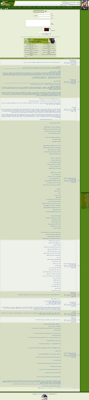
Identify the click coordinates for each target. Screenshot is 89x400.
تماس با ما (87, 208)
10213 (45, 387)
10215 (50, 387)
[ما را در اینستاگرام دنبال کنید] (7, 9)
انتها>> (38, 387)
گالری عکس (39, 6)
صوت (88, 197)
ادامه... (25, 56)
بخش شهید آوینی (69, 6)
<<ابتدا (78, 387)
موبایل (59, 6)
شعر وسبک (87, 201)
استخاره (19, 6)
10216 (53, 387)
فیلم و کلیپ (29, 6)
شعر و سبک (54, 6)
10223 (72, 387)
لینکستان (24, 6)
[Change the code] (50, 29)
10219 (61, 387)
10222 (69, 387)
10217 (56, 387)
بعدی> (42, 387)
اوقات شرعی (49, 6)
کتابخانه (44, 6)
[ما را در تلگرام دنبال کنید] (5, 9)
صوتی (34, 6)
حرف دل (63, 6)
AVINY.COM (45, 393)
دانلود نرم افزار (14, 6)
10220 (64, 387)
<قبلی (75, 387)
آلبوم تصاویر (87, 198)
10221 (67, 387)
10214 (48, 387)
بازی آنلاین (8, 6)
